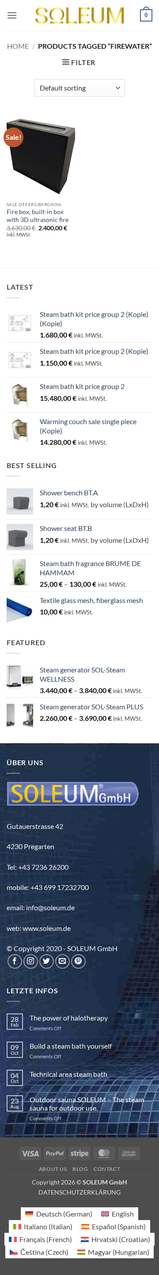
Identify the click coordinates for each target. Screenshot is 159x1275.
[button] (12, 15)
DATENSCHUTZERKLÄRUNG (79, 1192)
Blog (80, 1169)
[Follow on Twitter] (46, 961)
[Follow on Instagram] (30, 961)
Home (18, 46)
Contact (107, 1169)
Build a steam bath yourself (71, 1046)
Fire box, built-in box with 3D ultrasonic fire (37, 215)
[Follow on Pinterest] (78, 961)
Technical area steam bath (68, 1074)
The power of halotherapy (69, 1017)
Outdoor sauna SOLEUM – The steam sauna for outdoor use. (87, 1103)
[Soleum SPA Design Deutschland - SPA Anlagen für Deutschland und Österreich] (79, 15)
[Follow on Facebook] (15, 961)
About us (53, 1169)
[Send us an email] (62, 961)
